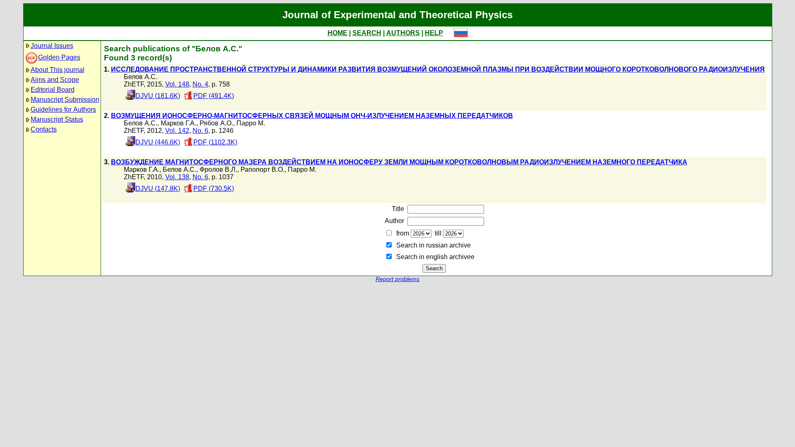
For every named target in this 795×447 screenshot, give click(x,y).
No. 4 (200, 84)
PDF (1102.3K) (215, 142)
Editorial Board (53, 89)
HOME (337, 32)
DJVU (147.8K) (157, 188)
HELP (434, 32)
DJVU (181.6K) (157, 95)
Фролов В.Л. (218, 169)
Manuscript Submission (65, 99)
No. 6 (200, 130)
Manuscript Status (57, 119)
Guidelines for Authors (63, 109)
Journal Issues (52, 45)
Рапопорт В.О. (262, 169)
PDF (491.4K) (213, 95)
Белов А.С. (140, 76)
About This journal (57, 69)
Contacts (44, 129)
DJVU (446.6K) (157, 142)
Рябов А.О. (216, 123)
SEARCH (366, 32)
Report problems (397, 279)
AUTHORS (403, 32)
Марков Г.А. (178, 123)
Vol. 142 (177, 130)
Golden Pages (59, 57)
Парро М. (250, 123)
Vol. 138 (177, 176)
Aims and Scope (55, 79)
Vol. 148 (177, 84)
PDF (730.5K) (213, 188)
